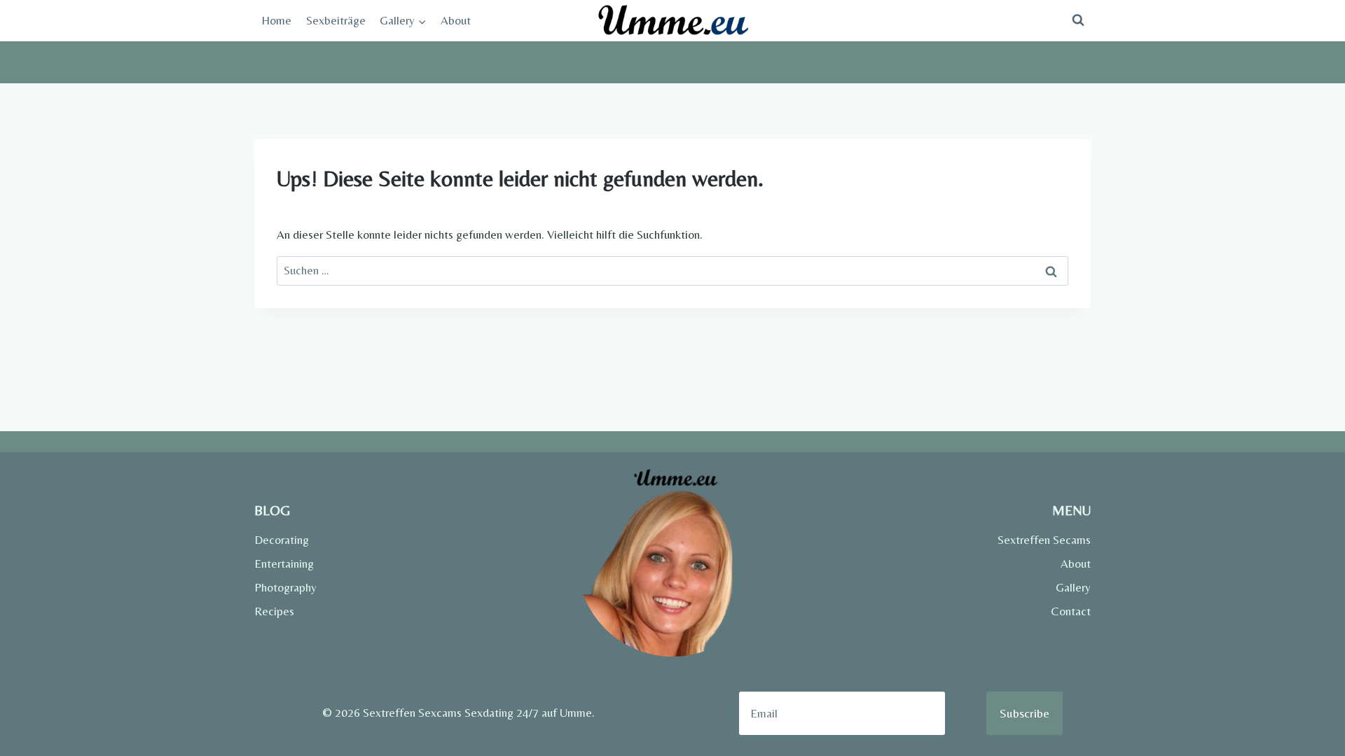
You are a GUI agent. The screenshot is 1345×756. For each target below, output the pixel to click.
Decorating (281, 540)
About (456, 20)
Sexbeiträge (336, 20)
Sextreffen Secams (1044, 540)
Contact (1071, 611)
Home (276, 20)
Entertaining (284, 563)
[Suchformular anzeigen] (1078, 20)
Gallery (1073, 587)
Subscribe (1024, 713)
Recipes (274, 611)
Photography (285, 587)
